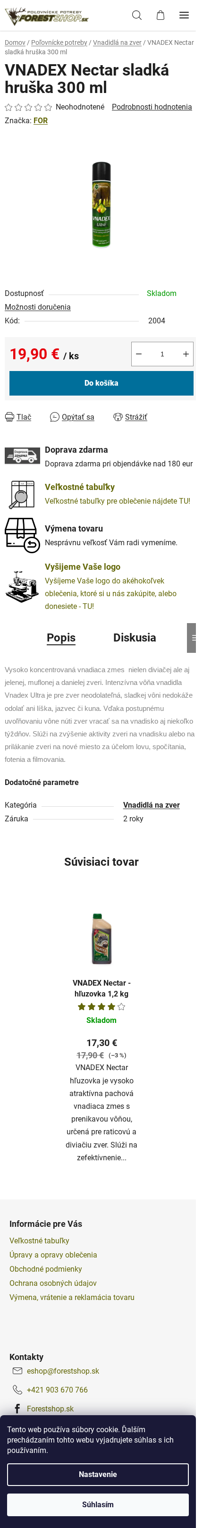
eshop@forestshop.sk (63, 1371)
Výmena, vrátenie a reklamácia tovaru (72, 1297)
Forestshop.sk (50, 1408)
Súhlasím (98, 1504)
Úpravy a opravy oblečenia (53, 1254)
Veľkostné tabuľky (39, 1240)
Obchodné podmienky (45, 1269)
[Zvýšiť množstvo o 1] (186, 354)
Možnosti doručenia (38, 307)
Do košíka (101, 383)
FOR (41, 120)
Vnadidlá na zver (151, 805)
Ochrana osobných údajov (53, 1283)
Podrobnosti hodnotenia (152, 106)
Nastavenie (98, 1474)
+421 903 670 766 (57, 1389)
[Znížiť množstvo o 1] (139, 354)
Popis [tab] (61, 637)
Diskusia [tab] (134, 637)
